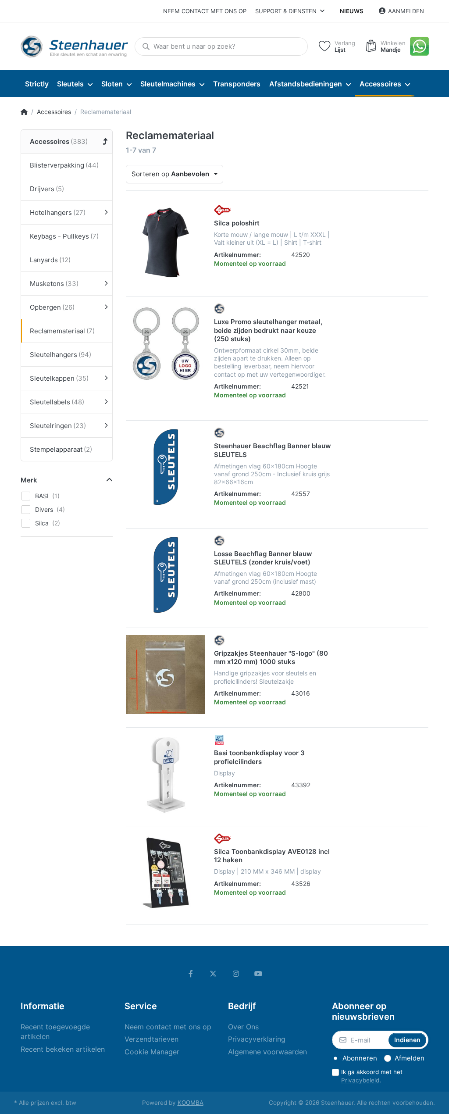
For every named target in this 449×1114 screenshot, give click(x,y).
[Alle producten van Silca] (222, 209)
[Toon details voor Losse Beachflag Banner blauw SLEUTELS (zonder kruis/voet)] (165, 575)
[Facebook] (190, 973)
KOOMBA (190, 1102)
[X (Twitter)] (213, 973)
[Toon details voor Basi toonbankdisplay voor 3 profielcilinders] (165, 774)
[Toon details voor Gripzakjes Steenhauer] (165, 674)
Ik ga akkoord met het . (372, 1076)
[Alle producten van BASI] (219, 739)
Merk (29, 480)
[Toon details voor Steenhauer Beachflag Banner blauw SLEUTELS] (165, 467)
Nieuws (351, 10)
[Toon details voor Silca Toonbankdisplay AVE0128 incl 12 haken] (165, 872)
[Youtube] (258, 973)
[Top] (24, 111)
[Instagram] (236, 973)
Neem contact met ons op (204, 10)
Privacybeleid (360, 1080)
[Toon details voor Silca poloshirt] (165, 244)
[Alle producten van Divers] (219, 308)
